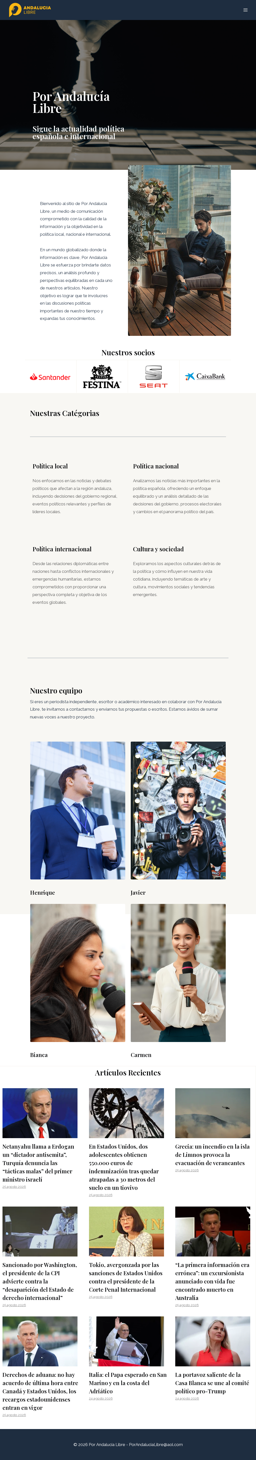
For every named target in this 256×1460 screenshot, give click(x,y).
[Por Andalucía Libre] (31, 10)
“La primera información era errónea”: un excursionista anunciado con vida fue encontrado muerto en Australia (212, 1281)
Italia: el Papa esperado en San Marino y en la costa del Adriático (128, 1383)
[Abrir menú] (245, 10)
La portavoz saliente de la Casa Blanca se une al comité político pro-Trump (212, 1383)
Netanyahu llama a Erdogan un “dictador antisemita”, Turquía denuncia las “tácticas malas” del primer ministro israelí (38, 1163)
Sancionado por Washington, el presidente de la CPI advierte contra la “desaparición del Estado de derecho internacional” (39, 1281)
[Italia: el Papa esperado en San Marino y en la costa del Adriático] (128, 1341)
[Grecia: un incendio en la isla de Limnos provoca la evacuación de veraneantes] (214, 1113)
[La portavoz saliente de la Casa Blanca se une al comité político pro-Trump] (214, 1341)
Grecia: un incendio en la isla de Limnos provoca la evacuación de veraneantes (212, 1155)
